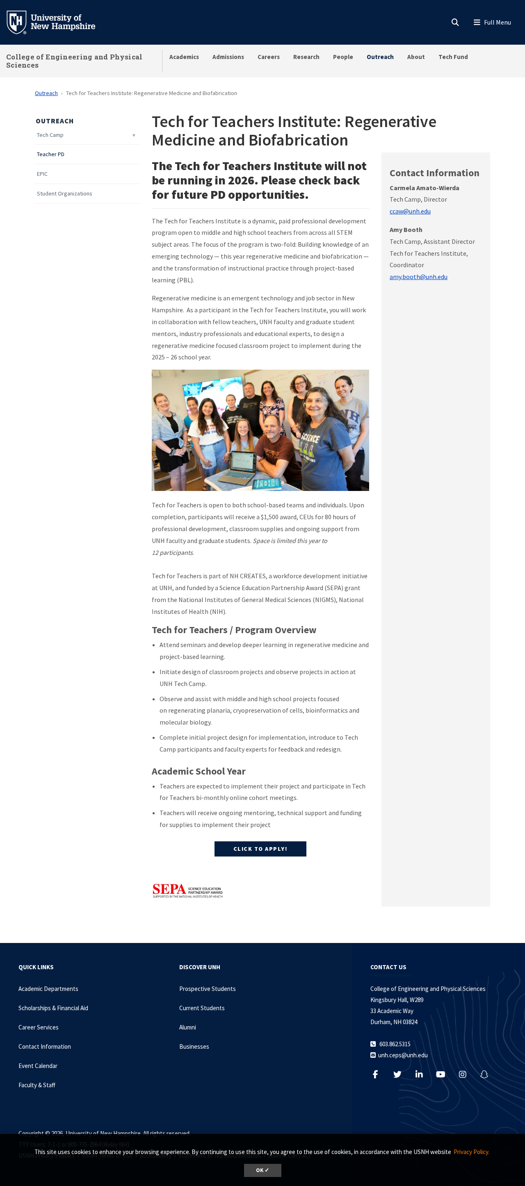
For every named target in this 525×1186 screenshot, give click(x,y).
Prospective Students (207, 989)
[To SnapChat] (488, 1074)
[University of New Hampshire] (57, 22)
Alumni (187, 1027)
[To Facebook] (379, 1074)
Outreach (380, 57)
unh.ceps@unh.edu (403, 1055)
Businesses (194, 1046)
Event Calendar (37, 1066)
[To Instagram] (466, 1074)
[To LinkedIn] (423, 1074)
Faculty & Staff (36, 1085)
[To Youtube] (445, 1074)
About (416, 57)
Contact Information (44, 1046)
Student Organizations (64, 193)
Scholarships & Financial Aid (53, 1008)
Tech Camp (50, 135)
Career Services (38, 1027)
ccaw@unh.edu (410, 211)
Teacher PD (50, 154)
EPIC (42, 173)
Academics (184, 57)
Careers (269, 57)
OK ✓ (262, 1170)
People (343, 57)
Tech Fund (453, 57)
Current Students (202, 1008)
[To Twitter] (401, 1074)
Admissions (228, 57)
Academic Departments (48, 989)
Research (306, 57)
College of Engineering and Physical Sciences (74, 61)
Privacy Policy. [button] (471, 1152)
